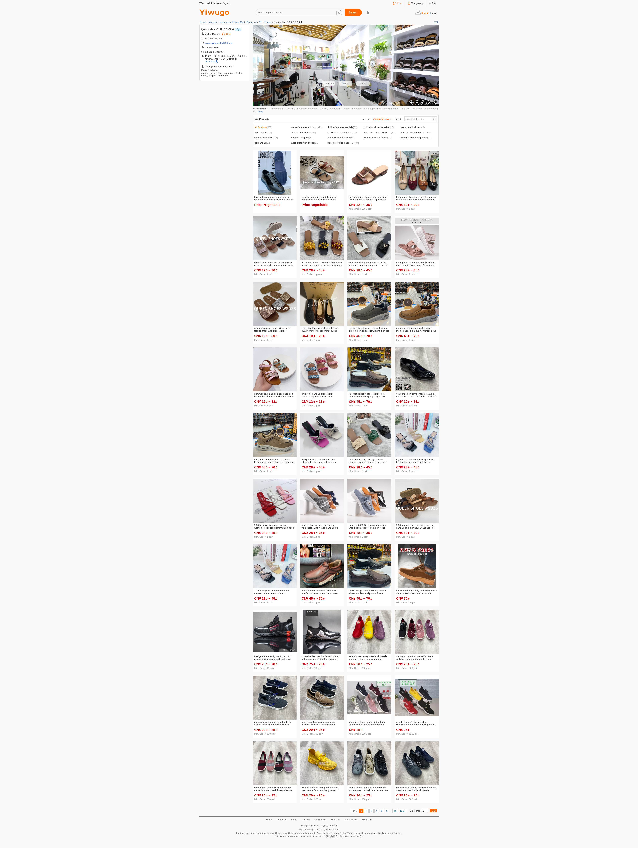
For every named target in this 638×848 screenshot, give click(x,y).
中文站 (432, 3)
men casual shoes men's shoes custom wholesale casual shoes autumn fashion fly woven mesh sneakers (318, 723)
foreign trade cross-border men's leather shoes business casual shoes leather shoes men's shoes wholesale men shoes (274, 198)
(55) (303, 132)
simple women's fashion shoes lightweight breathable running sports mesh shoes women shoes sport (415, 723)
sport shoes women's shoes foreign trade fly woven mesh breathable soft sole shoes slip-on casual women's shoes (273, 789)
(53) (302, 137)
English (334, 825)
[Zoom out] (417, 102)
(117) (266, 137)
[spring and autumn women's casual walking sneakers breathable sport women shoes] (417, 631)
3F (260, 22)
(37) (343, 142)
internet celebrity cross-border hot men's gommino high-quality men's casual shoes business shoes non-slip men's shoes (369, 395)
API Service (351, 819)
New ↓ (398, 119)
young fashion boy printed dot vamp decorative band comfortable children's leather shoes (416, 395)
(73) (308, 127)
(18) (416, 137)
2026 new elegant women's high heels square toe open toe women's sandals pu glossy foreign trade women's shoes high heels (322, 264)
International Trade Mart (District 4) (237, 22)
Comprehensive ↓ (382, 119)
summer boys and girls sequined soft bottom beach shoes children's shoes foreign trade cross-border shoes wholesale (273, 395)
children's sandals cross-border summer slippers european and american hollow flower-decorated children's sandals (319, 395)
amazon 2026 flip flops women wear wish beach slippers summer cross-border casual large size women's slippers (368, 526)
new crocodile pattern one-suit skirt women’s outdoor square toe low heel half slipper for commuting (368, 264)
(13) (379, 127)
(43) (412, 127)
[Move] (422, 102)
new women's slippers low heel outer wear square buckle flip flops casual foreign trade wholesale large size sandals (368, 198)
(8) (344, 132)
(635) (263, 127)
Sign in (226, 3)
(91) (342, 127)
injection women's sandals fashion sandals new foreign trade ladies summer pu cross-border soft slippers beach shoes (321, 198)
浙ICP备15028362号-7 (352, 836)
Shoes (268, 22)
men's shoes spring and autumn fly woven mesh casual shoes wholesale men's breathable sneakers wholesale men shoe (369, 789)
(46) (341, 137)
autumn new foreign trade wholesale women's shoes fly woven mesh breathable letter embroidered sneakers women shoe (368, 658)
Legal (294, 819)
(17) (378, 137)
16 (395, 811)
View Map (210, 61)
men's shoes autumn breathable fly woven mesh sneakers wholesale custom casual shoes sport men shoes (274, 723)
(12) (262, 142)
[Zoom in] (411, 102)
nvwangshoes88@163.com (219, 43)
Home (202, 22)
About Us (281, 819)
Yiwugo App (417, 3)
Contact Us (320, 819)
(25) (263, 132)
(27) (416, 132)
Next (402, 811)
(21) (305, 142)
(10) (379, 132)
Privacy (306, 819)
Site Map (335, 819)
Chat (399, 3)
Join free (215, 3)
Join (434, 13)
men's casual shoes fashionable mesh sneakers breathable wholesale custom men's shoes (416, 789)
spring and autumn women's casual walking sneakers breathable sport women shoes (414, 658)
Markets (212, 22)
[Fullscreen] (434, 102)
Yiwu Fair (367, 819)
